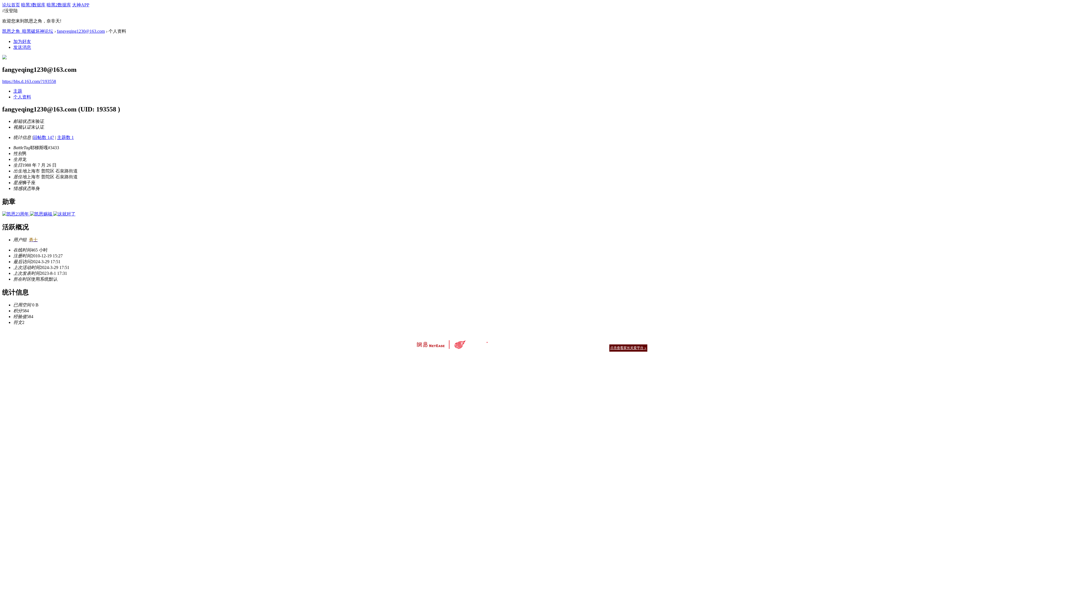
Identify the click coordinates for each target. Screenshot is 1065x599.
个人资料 (22, 97)
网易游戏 (607, 341)
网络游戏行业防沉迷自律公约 (572, 348)
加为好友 (22, 41)
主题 (17, 91)
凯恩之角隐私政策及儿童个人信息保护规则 (566, 341)
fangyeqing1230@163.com (81, 31)
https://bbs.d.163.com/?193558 (29, 81)
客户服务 (524, 341)
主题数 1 (65, 137)
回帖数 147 (43, 137)
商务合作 (624, 341)
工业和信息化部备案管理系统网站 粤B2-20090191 (494, 358)
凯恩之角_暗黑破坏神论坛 (27, 31)
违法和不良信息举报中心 (435, 358)
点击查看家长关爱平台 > (628, 348)
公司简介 (507, 341)
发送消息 (22, 47)
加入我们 (640, 341)
